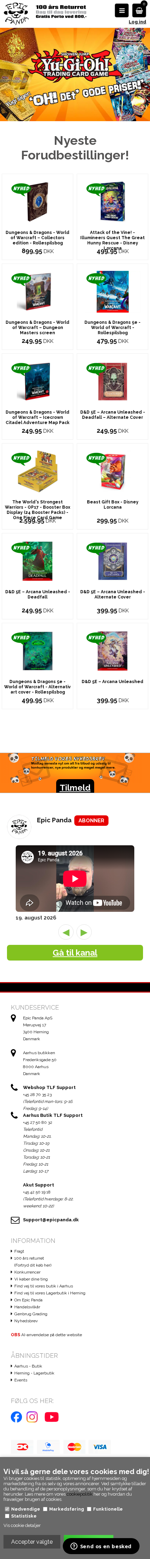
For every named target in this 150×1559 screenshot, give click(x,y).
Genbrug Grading (30, 1313)
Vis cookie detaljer (22, 1525)
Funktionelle (108, 1509)
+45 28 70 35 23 (37, 1094)
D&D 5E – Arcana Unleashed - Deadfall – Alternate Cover (112, 415)
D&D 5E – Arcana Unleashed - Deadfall (37, 594)
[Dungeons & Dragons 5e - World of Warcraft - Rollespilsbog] (113, 291)
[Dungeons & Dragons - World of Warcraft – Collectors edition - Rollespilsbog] (38, 201)
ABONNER (91, 820)
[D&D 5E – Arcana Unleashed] (112, 650)
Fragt (19, 1251)
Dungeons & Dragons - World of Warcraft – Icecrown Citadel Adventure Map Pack (37, 417)
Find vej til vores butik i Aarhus (43, 1286)
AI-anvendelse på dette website (46, 1334)
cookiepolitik (79, 1494)
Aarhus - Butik (28, 1366)
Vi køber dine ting (31, 1279)
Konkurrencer (27, 1272)
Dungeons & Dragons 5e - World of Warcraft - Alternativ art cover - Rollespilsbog (37, 687)
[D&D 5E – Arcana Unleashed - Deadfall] (37, 560)
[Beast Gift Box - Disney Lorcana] (113, 470)
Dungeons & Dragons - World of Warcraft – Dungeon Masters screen (37, 327)
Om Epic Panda (28, 1300)
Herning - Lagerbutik (34, 1373)
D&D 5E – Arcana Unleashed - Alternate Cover (112, 594)
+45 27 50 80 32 (37, 1122)
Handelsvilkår (27, 1307)
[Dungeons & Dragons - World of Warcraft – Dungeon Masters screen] (38, 291)
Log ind (137, 21)
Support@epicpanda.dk (51, 1219)
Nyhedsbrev (26, 1320)
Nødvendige (25, 1509)
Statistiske (24, 1516)
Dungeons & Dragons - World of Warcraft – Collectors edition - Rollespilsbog (37, 237)
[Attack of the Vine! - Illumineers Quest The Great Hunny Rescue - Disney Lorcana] (113, 201)
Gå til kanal (75, 953)
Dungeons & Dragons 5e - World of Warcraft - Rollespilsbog (112, 327)
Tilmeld (75, 788)
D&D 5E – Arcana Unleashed (112, 681)
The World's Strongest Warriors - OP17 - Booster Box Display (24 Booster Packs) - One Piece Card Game (37, 510)
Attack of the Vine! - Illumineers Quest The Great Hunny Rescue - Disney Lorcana (112, 240)
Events (20, 1380)
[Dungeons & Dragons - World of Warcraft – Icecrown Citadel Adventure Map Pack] (38, 381)
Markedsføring (66, 1509)
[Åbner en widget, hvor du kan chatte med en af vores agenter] (101, 1547)
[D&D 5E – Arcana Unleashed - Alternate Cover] (113, 560)
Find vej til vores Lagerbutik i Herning (49, 1293)
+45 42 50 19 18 (37, 1192)
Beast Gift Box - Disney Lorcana (112, 505)
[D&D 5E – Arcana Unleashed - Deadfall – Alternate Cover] (113, 381)
